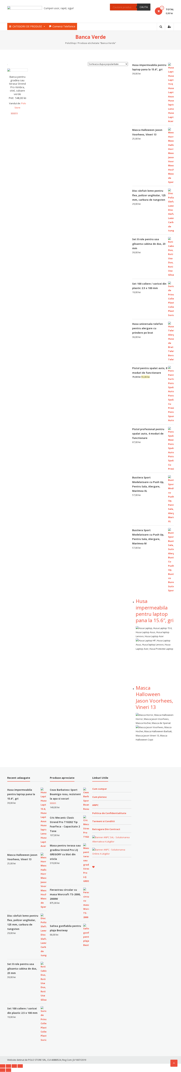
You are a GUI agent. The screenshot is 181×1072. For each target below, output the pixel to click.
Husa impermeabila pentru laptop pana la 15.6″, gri (155, 611)
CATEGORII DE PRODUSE (27, 26)
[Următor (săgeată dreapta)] (8, 1070)
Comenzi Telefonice (63, 26)
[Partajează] (8, 1066)
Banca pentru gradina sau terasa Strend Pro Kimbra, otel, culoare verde (17, 85)
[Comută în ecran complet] (14, 1066)
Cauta (144, 7)
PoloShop (70, 43)
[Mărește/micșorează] (20, 1066)
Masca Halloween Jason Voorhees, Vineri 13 (154, 697)
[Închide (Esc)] (2, 1066)
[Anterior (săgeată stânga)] (2, 1070)
